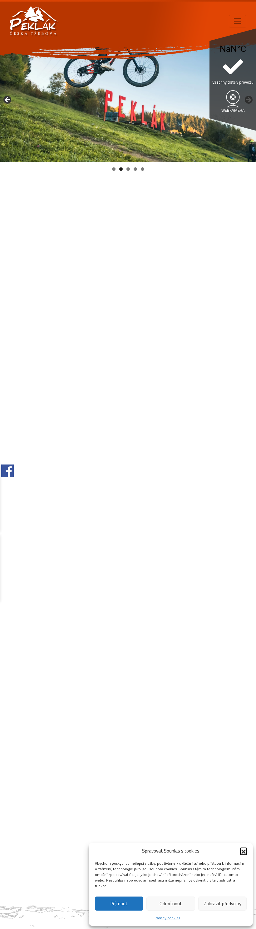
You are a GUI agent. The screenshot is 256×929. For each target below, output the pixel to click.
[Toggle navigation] (237, 21)
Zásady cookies (167, 918)
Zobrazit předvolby (222, 903)
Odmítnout (171, 903)
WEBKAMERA (233, 110)
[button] (243, 851)
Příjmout (119, 903)
